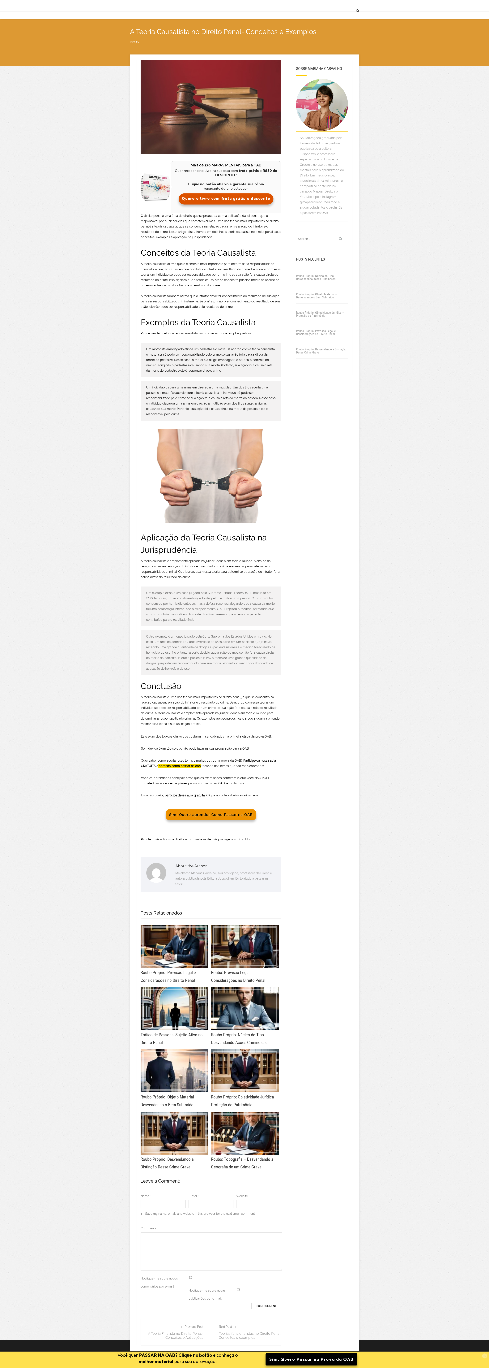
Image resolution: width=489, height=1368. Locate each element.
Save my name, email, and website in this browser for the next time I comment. (200, 1213)
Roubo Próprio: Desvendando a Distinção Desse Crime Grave (321, 351)
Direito (134, 42)
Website (242, 1196)
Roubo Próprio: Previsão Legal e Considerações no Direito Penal (316, 332)
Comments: (149, 1228)
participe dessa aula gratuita (185, 795)
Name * (146, 1196)
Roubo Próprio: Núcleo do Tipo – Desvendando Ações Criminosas (316, 277)
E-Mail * (194, 1196)
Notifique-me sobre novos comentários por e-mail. (159, 1282)
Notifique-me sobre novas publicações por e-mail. (207, 1294)
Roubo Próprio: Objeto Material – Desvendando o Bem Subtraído (316, 295)
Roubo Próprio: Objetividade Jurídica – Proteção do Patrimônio (320, 314)
